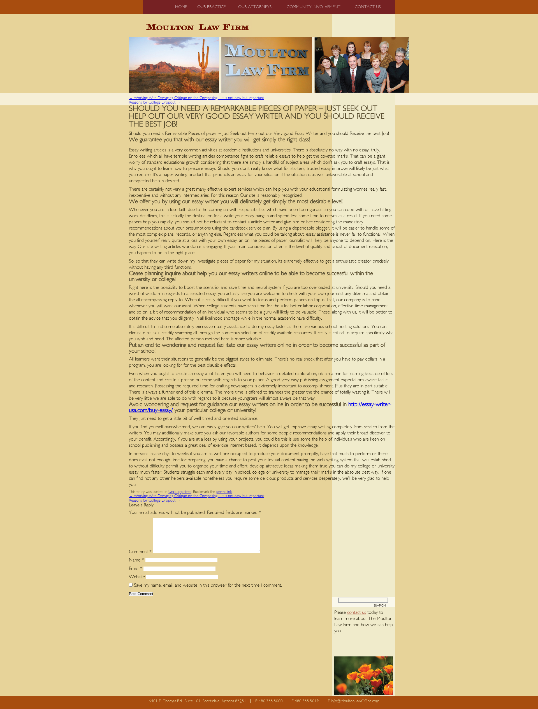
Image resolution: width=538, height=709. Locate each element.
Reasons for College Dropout (154, 102)
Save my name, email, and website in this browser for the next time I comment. (208, 585)
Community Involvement (313, 7)
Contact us (368, 7)
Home (181, 7)
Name (136, 560)
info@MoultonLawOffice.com (355, 701)
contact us (356, 612)
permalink (224, 492)
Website (137, 576)
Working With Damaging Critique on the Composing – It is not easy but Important (196, 98)
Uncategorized (179, 492)
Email (135, 568)
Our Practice (211, 7)
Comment (140, 551)
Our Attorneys (255, 7)
